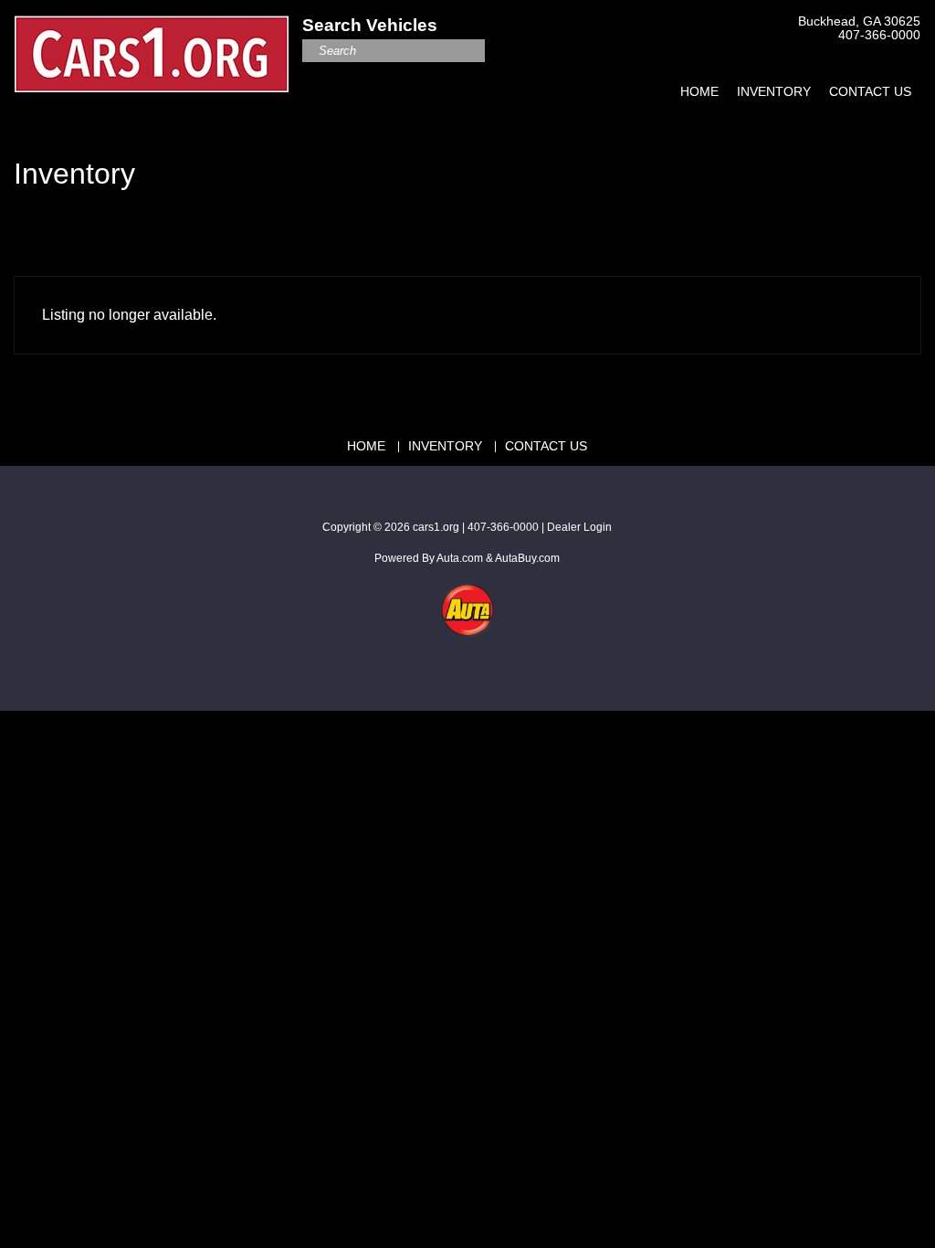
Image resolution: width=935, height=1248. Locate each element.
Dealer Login (579, 527)
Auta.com (459, 558)
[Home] (152, 43)
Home (699, 91)
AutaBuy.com (527, 558)
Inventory (774, 91)
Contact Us (870, 91)
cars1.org (436, 527)
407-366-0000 (879, 35)
